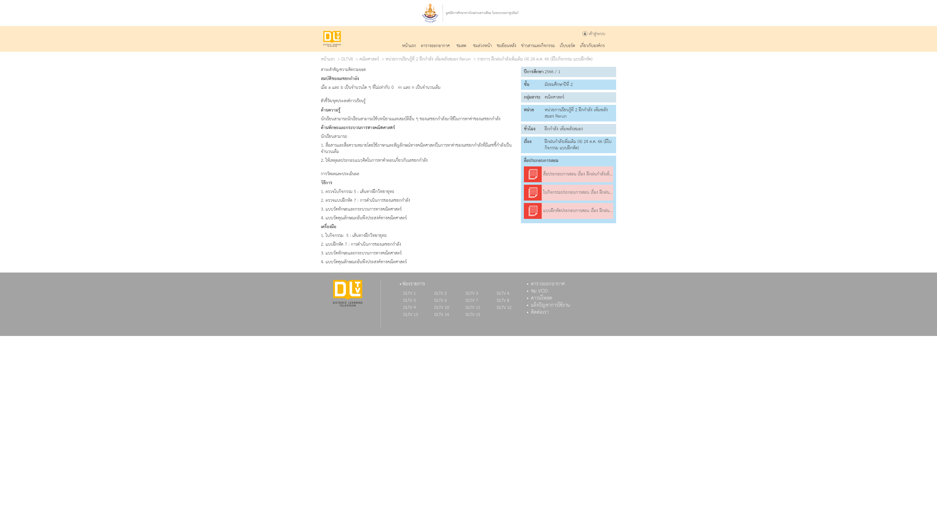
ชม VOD (539, 291)
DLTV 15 (473, 315)
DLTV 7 (472, 300)
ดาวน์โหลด (541, 298)
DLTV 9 (409, 308)
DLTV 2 (440, 293)
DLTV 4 (503, 293)
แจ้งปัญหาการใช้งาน (550, 305)
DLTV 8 (503, 300)
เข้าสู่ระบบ (596, 34)
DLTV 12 (504, 308)
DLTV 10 (441, 308)
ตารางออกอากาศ (548, 284)
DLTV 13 (410, 315)
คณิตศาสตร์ (369, 59)
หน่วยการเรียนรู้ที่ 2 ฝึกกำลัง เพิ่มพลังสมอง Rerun (428, 59)
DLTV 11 (473, 308)
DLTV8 (347, 59)
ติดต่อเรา (540, 312)
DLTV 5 (409, 300)
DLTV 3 (472, 293)
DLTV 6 (440, 300)
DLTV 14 (441, 315)
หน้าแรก (328, 59)
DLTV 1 (409, 293)
